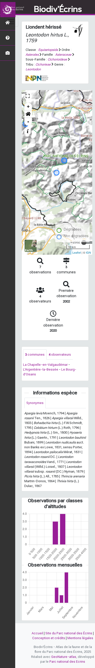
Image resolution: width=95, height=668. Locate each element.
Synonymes (35, 403)
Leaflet (76, 252)
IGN (88, 252)
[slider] (83, 242)
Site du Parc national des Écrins (68, 633)
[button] (28, 114)
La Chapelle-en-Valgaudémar (45, 365)
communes (35, 354)
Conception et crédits (48, 638)
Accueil (37, 633)
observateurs (60, 354)
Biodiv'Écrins (58, 9)
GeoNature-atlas (63, 657)
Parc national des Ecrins (67, 661)
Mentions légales (80, 638)
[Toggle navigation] (11, 22)
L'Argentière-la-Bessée (40, 369)
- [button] (28, 121)
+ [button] (28, 106)
